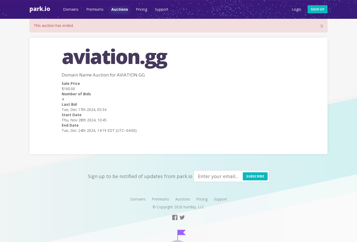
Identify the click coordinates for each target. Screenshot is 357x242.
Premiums (94, 9)
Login (296, 9)
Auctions (119, 9)
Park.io (40, 9)
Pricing (141, 9)
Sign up (317, 9)
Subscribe (255, 176)
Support (161, 9)
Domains (70, 9)
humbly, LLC (193, 206)
